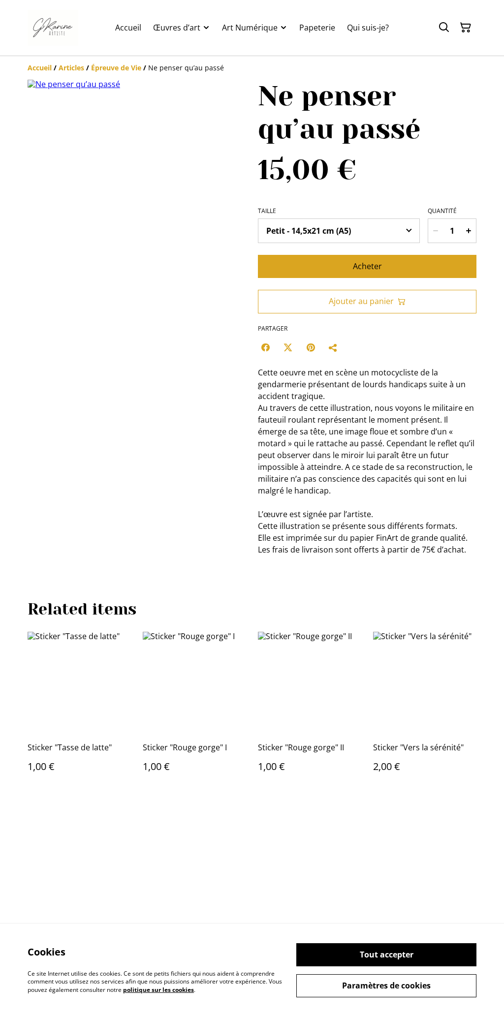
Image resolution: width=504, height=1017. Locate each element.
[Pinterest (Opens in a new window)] (310, 347)
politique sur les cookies (158, 990)
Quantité (442, 211)
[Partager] (333, 347)
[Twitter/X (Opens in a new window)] (288, 347)
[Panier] (465, 27)
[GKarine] (53, 28)
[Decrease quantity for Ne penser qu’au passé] (435, 230)
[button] (46, 324)
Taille (267, 211)
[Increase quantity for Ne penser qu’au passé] (468, 230)
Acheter (367, 266)
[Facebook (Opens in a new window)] (265, 347)
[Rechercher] (444, 27)
